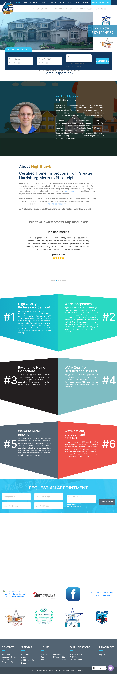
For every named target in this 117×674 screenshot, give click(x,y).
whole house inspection (56, 204)
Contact (69, 2)
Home (18, 2)
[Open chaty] (111, 668)
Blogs (43, 2)
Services (26, 2)
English (102, 654)
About (35, 2)
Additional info (56, 2)
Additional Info (27, 660)
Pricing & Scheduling (101, 2)
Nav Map (82, 670)
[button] (52, 280)
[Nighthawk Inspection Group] (7, 8)
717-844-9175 (102, 32)
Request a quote (82, 2)
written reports (70, 191)
